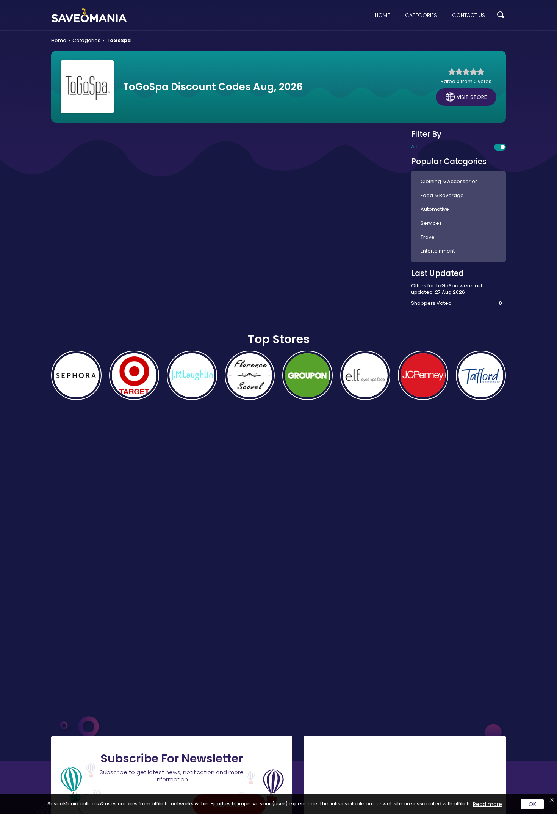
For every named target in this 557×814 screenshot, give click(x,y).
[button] (500, 15)
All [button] (414, 147)
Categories (421, 15)
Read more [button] (487, 804)
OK (532, 804)
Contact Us (468, 15)
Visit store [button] (472, 97)
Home (382, 15)
